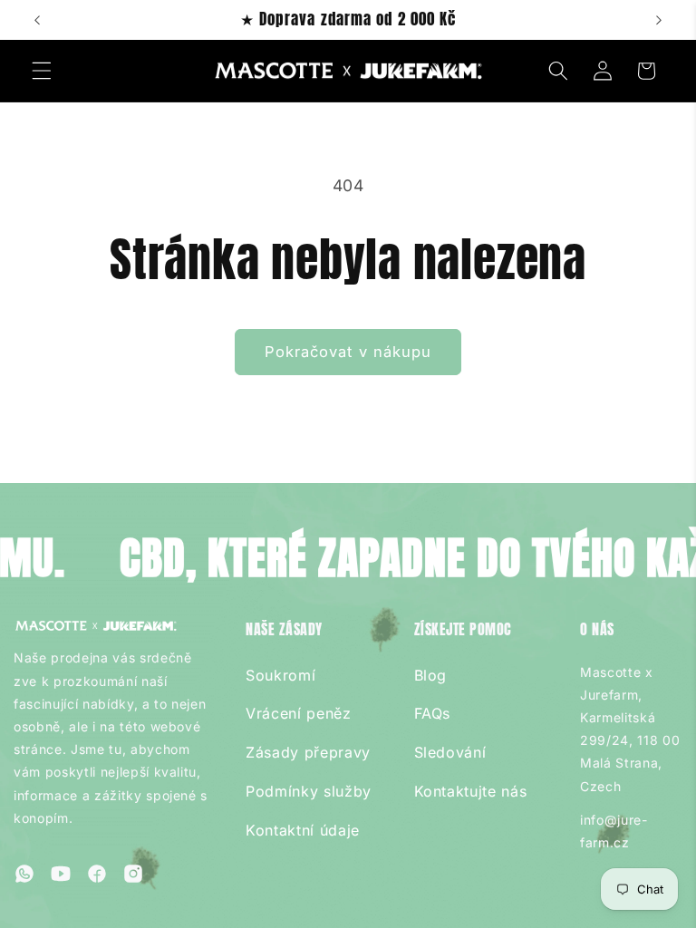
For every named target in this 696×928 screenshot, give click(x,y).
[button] (41, 70)
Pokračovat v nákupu (348, 352)
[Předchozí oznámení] (37, 20)
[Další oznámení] (659, 20)
